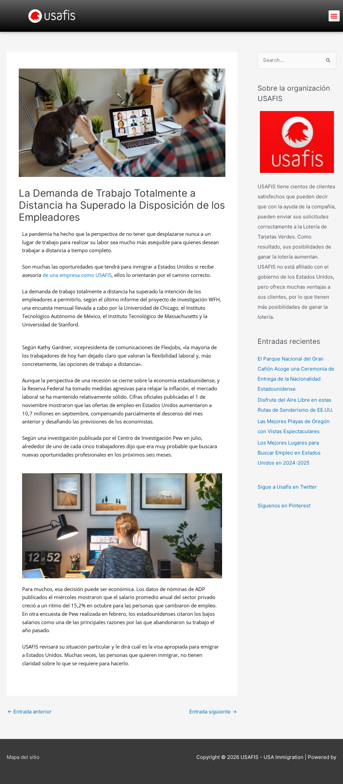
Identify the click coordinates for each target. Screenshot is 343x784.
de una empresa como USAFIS (77, 275)
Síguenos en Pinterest (284, 505)
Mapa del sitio (23, 757)
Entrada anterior (29, 711)
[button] (334, 15)
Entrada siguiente (213, 711)
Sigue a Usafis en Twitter (287, 487)
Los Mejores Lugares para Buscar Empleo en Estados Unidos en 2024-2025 (289, 452)
